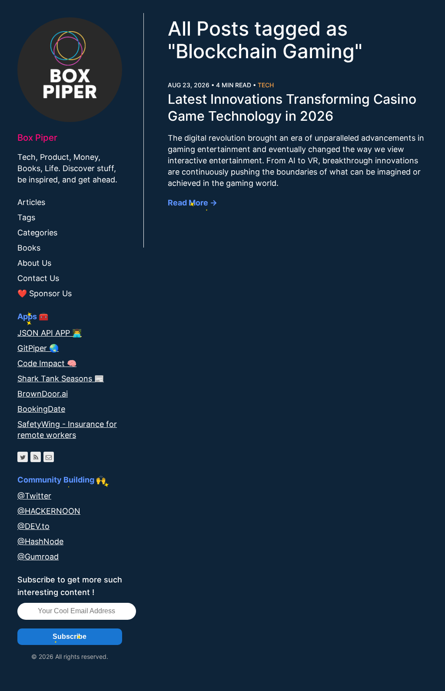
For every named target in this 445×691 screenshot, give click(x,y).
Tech (266, 85)
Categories (37, 232)
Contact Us (38, 278)
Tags (26, 217)
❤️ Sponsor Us (44, 293)
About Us (34, 263)
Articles (31, 202)
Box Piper (37, 137)
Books (28, 247)
